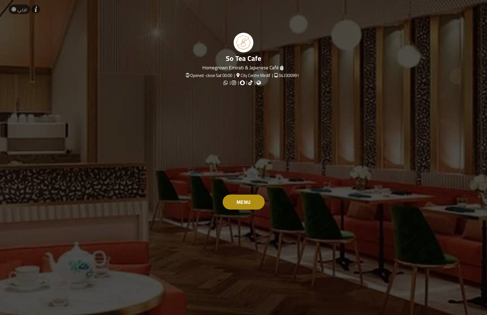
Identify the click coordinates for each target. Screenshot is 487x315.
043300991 (289, 75)
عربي (22, 9)
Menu (243, 202)
